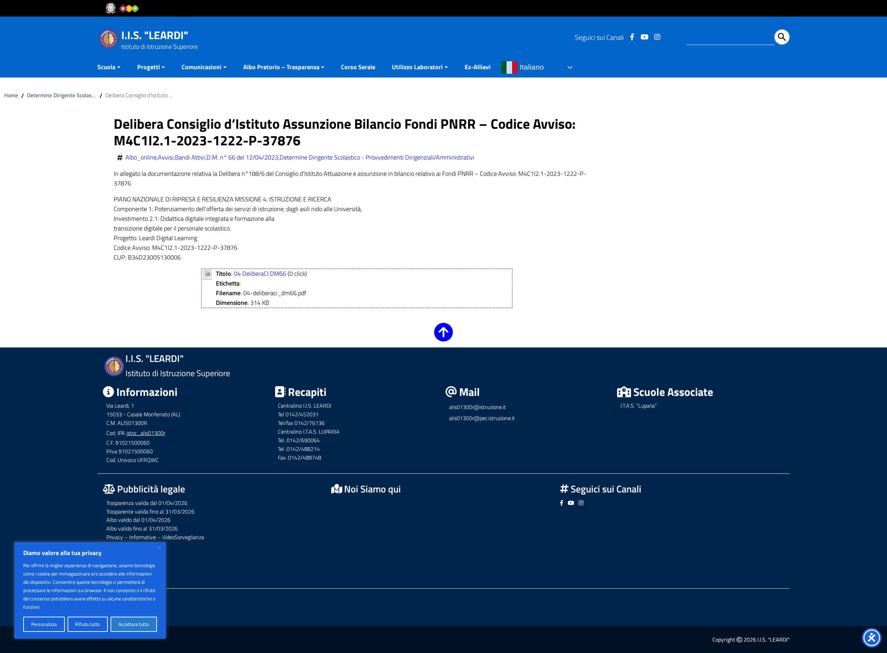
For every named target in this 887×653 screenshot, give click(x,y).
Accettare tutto (133, 624)
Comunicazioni (201, 67)
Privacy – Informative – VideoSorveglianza (155, 537)
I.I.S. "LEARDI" (154, 35)
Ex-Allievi (478, 67)
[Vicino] (159, 547)
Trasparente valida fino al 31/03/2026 (150, 511)
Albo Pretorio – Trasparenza (281, 67)
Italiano (531, 67)
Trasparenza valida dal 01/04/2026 (146, 503)
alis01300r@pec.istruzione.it (482, 418)
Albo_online (141, 157)
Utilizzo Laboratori (417, 67)
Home (11, 95)
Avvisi (166, 157)
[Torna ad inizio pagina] (443, 337)
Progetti (148, 67)
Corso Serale (358, 67)
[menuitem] (113, 68)
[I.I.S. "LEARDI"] (108, 38)
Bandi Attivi (190, 157)
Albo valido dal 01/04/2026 (138, 520)
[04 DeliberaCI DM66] (207, 274)
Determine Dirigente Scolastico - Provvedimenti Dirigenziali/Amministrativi (377, 157)
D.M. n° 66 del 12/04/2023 (242, 157)
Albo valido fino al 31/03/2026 (142, 528)
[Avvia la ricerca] (782, 37)
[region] (90, 590)
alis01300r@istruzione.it (477, 407)
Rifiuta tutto (87, 624)
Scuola (106, 67)
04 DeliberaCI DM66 (260, 273)
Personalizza (44, 624)
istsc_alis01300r (145, 433)
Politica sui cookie (59, 606)
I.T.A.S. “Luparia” (639, 405)
